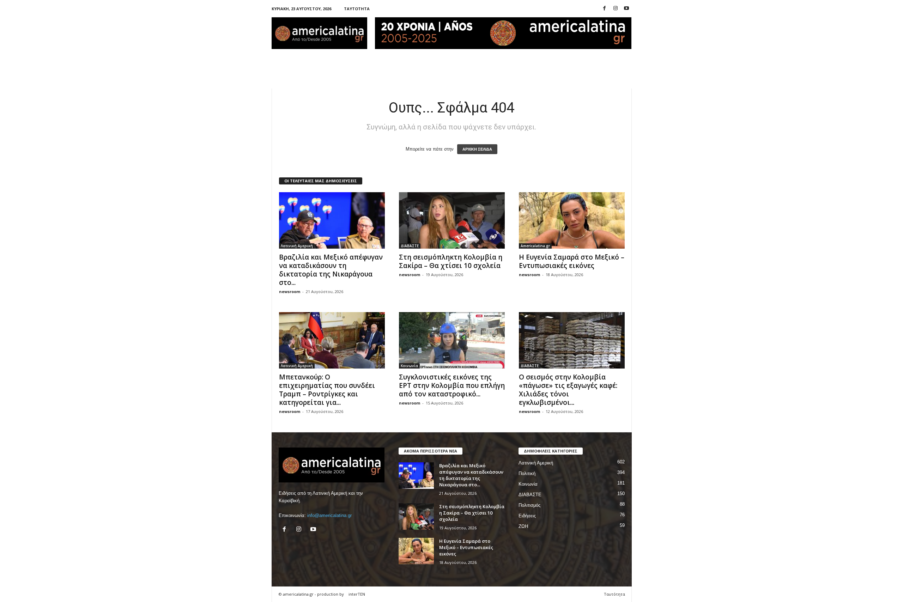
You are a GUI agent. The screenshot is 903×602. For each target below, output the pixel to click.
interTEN (357, 594)
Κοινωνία (409, 365)
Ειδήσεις (527, 515)
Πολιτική (527, 473)
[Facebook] (604, 9)
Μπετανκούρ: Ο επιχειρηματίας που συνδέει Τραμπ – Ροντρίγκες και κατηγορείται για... (327, 389)
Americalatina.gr (535, 245)
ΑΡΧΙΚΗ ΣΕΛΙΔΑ (477, 149)
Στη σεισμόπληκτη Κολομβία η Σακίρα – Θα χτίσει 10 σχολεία (450, 261)
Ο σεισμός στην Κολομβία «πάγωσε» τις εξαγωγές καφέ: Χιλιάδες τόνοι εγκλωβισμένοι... (568, 389)
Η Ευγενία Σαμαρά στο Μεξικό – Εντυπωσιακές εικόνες (571, 261)
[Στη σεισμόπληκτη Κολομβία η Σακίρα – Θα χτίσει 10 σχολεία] (452, 220)
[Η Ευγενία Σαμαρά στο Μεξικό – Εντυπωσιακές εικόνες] (572, 220)
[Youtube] (626, 9)
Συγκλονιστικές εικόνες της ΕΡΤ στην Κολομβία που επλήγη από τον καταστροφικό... (452, 385)
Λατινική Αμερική (297, 245)
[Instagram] (615, 9)
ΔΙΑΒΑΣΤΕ (410, 245)
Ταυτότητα (357, 8)
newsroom (289, 291)
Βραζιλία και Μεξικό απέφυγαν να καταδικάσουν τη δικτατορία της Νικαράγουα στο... (331, 270)
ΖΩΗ (523, 526)
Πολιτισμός (529, 505)
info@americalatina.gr (329, 515)
